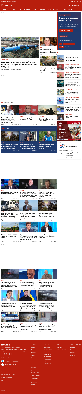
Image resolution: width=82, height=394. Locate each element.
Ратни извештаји (53, 9)
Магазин (42, 9)
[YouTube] (4, 354)
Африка (72, 352)
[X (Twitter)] (7, 354)
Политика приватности (7, 374)
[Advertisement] (29, 25)
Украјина (72, 347)
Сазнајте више (65, 30)
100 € (61, 46)
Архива (70, 9)
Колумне (27, 9)
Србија (14, 9)
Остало (72, 355)
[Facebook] (2, 354)
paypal (67, 46)
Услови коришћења (6, 377)
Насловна (6, 9)
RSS (2, 380)
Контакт (79, 1)
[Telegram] (9, 354)
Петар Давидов (48, 351)
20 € (69, 44)
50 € (73, 44)
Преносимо (47, 363)
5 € (61, 44)
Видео (64, 9)
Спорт (35, 9)
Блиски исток (74, 350)
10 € (65, 44)
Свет (20, 9)
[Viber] (11, 354)
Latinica (73, 1)
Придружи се (75, 5)
